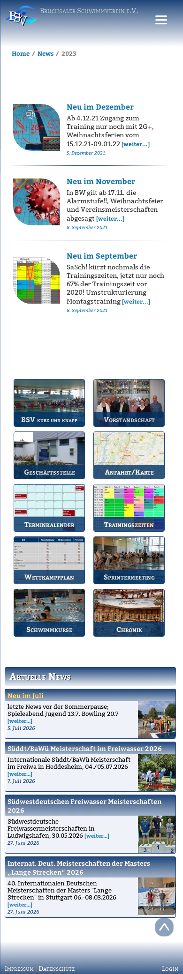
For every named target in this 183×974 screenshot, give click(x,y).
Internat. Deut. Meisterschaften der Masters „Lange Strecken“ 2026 (79, 868)
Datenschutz (56, 969)
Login (170, 969)
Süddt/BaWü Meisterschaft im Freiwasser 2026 (85, 748)
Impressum (19, 969)
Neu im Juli (26, 695)
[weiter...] (20, 720)
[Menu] (161, 20)
